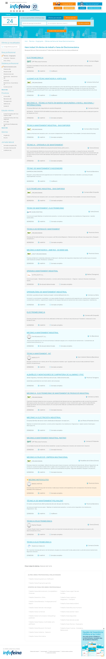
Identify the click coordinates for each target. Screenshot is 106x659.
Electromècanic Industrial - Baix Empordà (46, 189)
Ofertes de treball (34, 651)
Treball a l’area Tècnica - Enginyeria (71, 624)
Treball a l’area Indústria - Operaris (40, 632)
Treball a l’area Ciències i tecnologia (40, 607)
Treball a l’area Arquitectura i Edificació (41, 579)
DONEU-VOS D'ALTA (94, 8)
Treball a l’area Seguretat (68, 616)
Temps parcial (71, 18)
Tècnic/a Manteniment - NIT (39, 354)
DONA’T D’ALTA (69, 8)
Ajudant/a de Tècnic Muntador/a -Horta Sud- (46, 79)
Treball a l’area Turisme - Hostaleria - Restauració (72, 629)
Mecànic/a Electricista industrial (44, 418)
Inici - (27, 41)
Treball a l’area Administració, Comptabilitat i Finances (43, 592)
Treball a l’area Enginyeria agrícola (40, 583)
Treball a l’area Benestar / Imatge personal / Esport (42, 602)
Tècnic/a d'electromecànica (39, 521)
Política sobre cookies (67, 651)
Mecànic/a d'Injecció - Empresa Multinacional (47, 457)
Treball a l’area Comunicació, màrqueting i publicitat (42, 617)
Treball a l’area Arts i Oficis (37, 597)
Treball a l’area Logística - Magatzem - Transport (68, 598)
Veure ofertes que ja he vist (10, 47)
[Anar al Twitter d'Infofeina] (20, 11)
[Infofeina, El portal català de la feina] (20, 6)
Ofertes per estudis (54, 18)
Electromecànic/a (36, 312)
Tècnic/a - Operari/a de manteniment (45, 145)
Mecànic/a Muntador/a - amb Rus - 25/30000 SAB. (47, 250)
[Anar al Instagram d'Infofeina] (11, 11)
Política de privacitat (54, 651)
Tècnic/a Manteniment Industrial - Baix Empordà (48, 125)
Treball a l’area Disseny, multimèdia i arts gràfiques (42, 623)
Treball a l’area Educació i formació (40, 628)
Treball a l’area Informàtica (37, 636)
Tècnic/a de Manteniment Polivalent (45, 501)
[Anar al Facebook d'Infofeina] (14, 11)
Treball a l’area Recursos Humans (71, 607)
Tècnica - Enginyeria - (36, 41)
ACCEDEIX (58, 8)
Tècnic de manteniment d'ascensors (44, 168)
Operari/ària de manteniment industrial (47, 292)
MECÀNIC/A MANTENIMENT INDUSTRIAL (42, 333)
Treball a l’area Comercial (37, 612)
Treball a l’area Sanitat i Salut (69, 612)
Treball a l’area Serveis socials (69, 620)
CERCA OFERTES (84, 23)
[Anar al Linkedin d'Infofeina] (17, 11)
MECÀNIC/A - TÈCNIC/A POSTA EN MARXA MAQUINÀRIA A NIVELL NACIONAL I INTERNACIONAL (60, 104)
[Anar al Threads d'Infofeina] (23, 11)
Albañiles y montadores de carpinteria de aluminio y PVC (55, 375)
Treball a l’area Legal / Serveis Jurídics (69, 592)
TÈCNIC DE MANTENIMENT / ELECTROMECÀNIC (45, 208)
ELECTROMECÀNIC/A (35, 58)
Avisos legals (44, 651)
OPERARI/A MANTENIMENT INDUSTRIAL (42, 271)
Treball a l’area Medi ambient (69, 603)
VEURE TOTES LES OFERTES (56, 31)
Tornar (8, 14)
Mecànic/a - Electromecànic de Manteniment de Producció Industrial (58, 393)
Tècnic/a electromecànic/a (39, 542)
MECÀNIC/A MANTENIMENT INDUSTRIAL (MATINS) (46, 438)
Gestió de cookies (51, 652)
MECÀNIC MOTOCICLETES (38, 480)
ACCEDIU (82, 8)
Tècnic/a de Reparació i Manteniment (43, 229)
